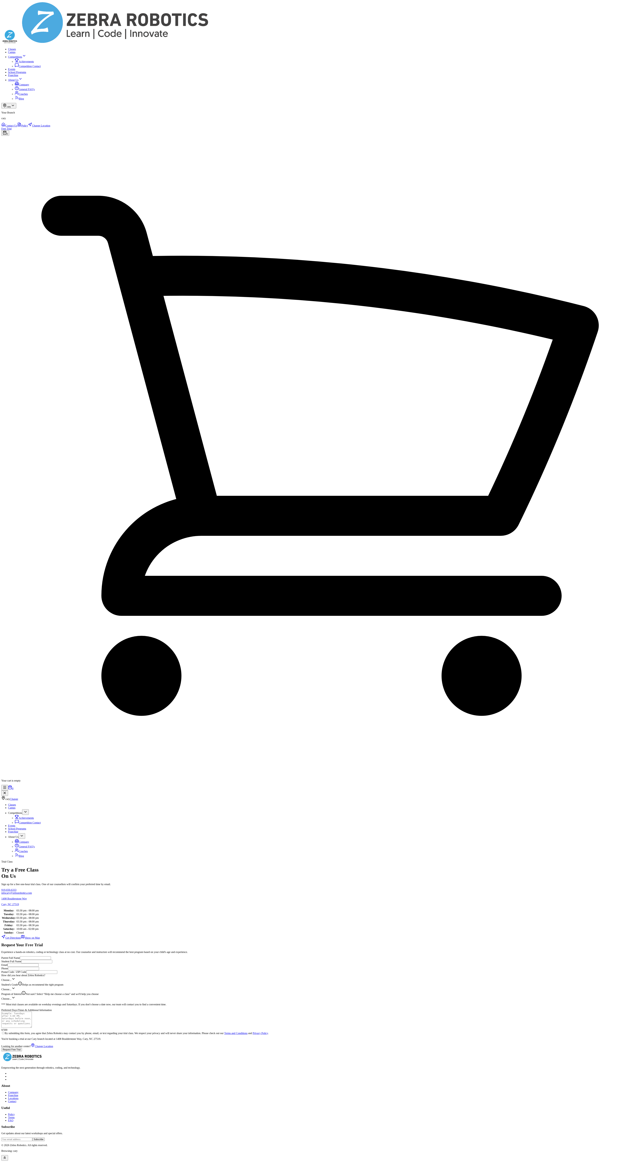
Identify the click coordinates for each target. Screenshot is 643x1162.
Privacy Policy (260, 1033)
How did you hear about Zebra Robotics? (23, 975)
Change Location (44, 1046)
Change (14, 799)
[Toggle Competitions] (25, 812)
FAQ (10, 1120)
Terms (11, 1117)
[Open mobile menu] (4, 787)
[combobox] (321, 979)
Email (4, 964)
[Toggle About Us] (21, 836)
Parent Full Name (10, 957)
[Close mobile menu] (4, 793)
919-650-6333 (8, 889)
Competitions (15, 56)
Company (13, 1092)
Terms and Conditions (235, 1033)
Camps (11, 52)
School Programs (17, 72)
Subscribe (38, 1139)
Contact (12, 1101)
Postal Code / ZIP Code (13, 972)
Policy (11, 1114)
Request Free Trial (12, 1049)
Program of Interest (50, 994)
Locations (13, 1098)
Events (11, 69)
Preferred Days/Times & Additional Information (26, 1010)
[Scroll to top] (4, 1158)
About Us (13, 80)
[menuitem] (9, 125)
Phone (4, 968)
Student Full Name (11, 961)
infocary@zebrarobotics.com (16, 893)
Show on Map (32, 937)
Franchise (13, 75)
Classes (12, 49)
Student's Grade (32, 984)
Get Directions (13, 937)
